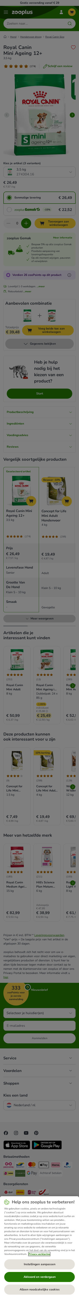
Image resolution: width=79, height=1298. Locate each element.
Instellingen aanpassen (39, 1264)
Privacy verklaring (39, 1254)
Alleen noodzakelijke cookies (40, 1289)
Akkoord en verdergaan (40, 1277)
